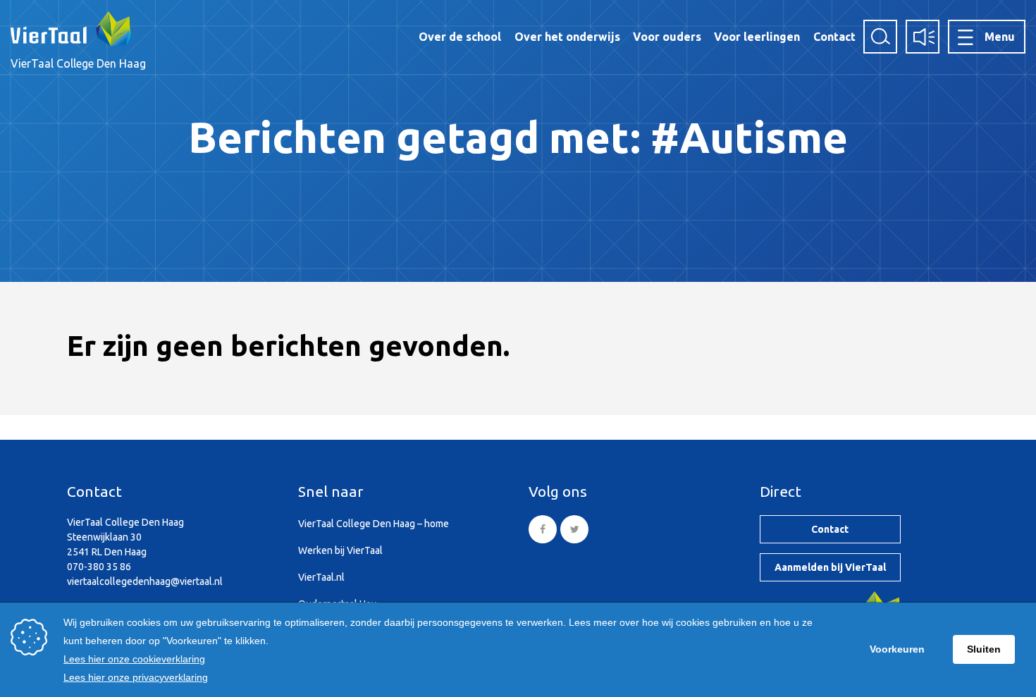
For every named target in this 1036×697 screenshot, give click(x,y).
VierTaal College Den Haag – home (373, 523)
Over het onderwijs (567, 36)
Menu (1000, 36)
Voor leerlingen (757, 36)
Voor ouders (667, 36)
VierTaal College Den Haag (78, 63)
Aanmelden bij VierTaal (830, 567)
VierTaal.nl (321, 577)
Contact (834, 36)
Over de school (460, 36)
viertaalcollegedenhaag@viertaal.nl (145, 581)
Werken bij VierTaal (340, 550)
